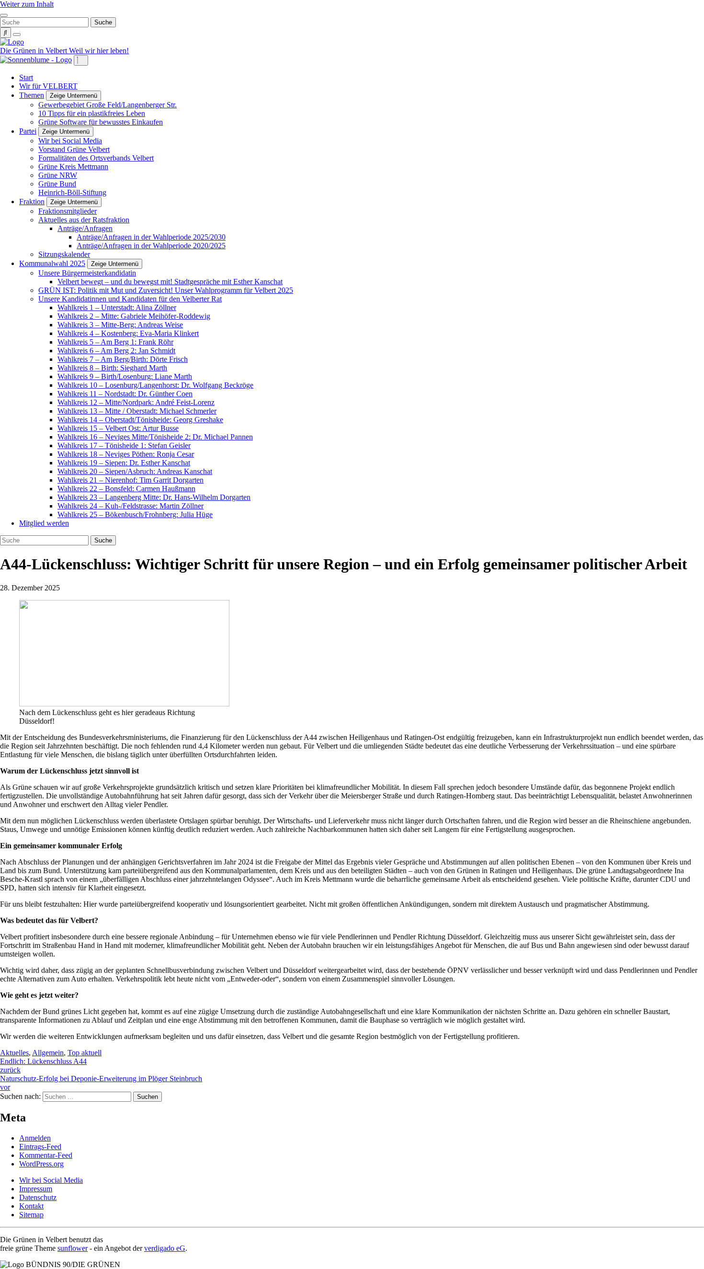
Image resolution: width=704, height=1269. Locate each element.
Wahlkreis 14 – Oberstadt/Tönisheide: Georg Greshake (140, 419)
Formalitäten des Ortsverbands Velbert (96, 158)
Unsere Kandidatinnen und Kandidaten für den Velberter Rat (130, 299)
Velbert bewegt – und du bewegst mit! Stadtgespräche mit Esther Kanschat (170, 281)
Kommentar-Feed (45, 1155)
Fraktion (32, 201)
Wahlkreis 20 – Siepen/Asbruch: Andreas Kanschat (134, 471)
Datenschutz (38, 1197)
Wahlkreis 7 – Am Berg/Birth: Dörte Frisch (122, 359)
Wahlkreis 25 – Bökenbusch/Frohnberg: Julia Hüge (135, 514)
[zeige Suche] (5, 32)
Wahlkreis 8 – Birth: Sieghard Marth (112, 368)
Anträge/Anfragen (85, 228)
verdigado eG (164, 1248)
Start (26, 77)
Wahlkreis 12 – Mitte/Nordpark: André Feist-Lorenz (136, 402)
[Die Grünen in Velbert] (12, 42)
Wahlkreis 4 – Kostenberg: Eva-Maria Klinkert (128, 333)
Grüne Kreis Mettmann (73, 166)
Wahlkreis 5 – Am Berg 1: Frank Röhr (115, 342)
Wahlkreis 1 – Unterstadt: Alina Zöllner (116, 307)
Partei (27, 131)
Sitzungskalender (64, 254)
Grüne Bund (57, 184)
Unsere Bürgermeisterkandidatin (87, 273)
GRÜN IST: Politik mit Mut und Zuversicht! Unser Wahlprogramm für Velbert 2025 (165, 290)
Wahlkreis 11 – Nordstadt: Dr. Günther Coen (125, 394)
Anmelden (35, 1138)
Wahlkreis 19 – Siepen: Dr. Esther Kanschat (123, 463)
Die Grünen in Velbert (34, 50)
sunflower (72, 1248)
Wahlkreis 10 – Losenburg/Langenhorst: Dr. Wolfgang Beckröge (155, 385)
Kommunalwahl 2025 (52, 263)
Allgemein (48, 1053)
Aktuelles (14, 1053)
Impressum (35, 1189)
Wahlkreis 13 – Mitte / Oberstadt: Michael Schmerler (136, 411)
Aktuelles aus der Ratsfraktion (83, 220)
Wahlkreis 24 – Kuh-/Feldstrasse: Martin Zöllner (130, 506)
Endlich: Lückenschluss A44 (43, 1065)
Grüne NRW (57, 175)
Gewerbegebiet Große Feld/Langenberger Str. (107, 105)
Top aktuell (85, 1053)
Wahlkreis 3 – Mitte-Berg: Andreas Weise (120, 325)
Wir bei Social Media (70, 141)
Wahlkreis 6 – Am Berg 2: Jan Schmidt (116, 350)
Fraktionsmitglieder (67, 211)
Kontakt (31, 1206)
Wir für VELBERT (48, 86)
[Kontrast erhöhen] (17, 34)
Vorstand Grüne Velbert (74, 149)
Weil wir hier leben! (99, 50)
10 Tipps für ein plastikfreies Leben (91, 113)
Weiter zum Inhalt (27, 4)
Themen (31, 95)
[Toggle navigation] (4, 15)
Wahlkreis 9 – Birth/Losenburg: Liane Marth (124, 376)
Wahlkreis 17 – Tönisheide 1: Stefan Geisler (124, 445)
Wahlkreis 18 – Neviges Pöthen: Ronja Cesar (125, 454)
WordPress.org (41, 1164)
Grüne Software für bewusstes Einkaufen (100, 122)
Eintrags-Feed (40, 1146)
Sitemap (31, 1215)
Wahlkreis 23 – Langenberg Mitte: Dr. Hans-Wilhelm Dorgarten (153, 497)
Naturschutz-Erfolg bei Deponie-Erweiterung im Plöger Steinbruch (101, 1082)
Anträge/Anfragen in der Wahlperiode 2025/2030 (151, 237)
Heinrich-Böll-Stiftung (72, 192)
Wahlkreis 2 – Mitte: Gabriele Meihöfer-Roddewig (133, 316)
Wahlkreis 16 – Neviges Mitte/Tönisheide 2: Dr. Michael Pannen (155, 437)
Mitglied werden (44, 523)
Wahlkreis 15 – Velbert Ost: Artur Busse (118, 428)
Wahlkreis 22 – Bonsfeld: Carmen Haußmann (126, 489)
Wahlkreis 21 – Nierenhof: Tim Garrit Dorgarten (130, 480)
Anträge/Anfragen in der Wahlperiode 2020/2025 (151, 246)
